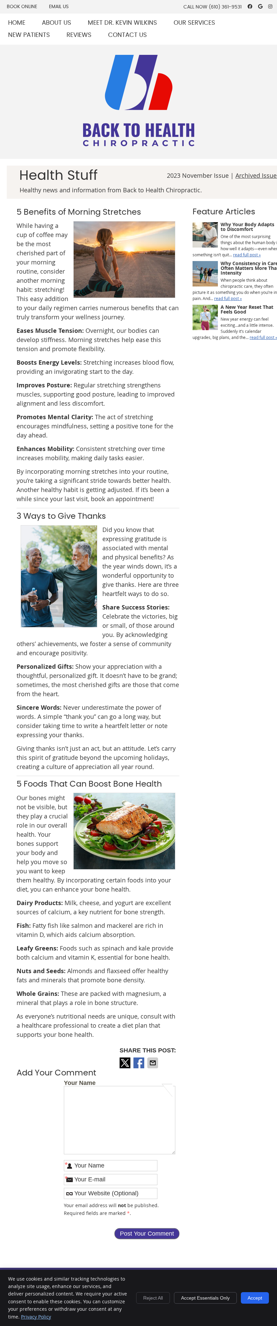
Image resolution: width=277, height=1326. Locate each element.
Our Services (194, 23)
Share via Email (153, 1062)
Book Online (22, 6)
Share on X (126, 1062)
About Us (56, 23)
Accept (255, 1298)
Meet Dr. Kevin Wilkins (122, 23)
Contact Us (127, 35)
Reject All (153, 1298)
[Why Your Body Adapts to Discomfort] (205, 235)
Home (16, 23)
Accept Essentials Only (205, 1298)
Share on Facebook (139, 1062)
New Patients (29, 35)
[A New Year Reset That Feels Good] (205, 318)
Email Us (59, 6)
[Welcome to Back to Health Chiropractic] (138, 144)
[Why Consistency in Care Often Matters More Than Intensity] (205, 274)
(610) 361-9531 (225, 7)
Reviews (79, 35)
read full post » (247, 254)
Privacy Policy (36, 1316)
